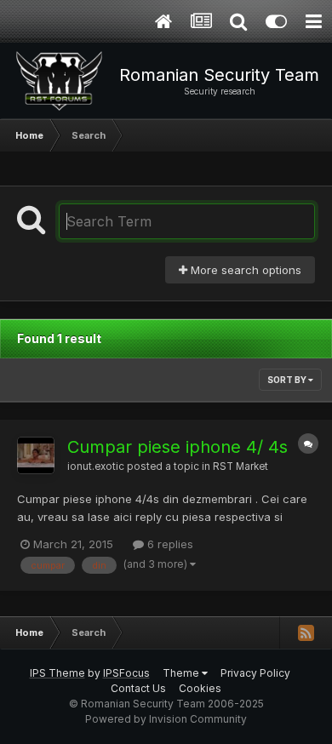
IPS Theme (57, 673)
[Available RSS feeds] (305, 632)
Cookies (200, 688)
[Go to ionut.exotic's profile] (35, 455)
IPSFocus (126, 673)
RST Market (240, 466)
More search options (244, 270)
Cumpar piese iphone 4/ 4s (177, 447)
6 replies (168, 544)
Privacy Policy (255, 673)
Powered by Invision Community (166, 719)
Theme (182, 673)
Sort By (287, 380)
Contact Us (138, 688)
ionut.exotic (95, 466)
